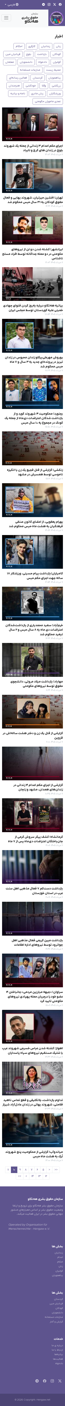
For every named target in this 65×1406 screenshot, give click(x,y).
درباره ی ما (57, 1345)
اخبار (59, 36)
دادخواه (42, 62)
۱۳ (39, 1176)
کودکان (57, 54)
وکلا (44, 85)
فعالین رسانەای (18, 78)
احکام (19, 46)
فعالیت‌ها (58, 1359)
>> (19, 1176)
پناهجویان (54, 78)
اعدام (60, 1257)
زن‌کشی (56, 85)
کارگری (31, 46)
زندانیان (45, 46)
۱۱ (8, 1169)
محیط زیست (53, 70)
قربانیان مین (13, 54)
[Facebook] (44, 1381)
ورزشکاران (55, 93)
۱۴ (32, 1176)
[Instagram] (51, 1381)
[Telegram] (36, 1381)
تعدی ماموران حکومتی (48, 101)
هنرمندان (14, 85)
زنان (58, 46)
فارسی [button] (11, 4)
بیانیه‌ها (58, 1354)
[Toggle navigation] (6, 17)
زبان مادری (37, 93)
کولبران (57, 62)
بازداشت (42, 54)
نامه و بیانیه (17, 93)
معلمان (9, 62)
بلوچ (28, 54)
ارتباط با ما (57, 1350)
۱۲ (46, 1176)
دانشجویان (26, 62)
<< (56, 1169)
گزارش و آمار (56, 1321)
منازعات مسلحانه (30, 70)
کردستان (37, 78)
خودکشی (31, 85)
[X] (59, 1381)
